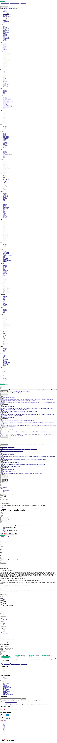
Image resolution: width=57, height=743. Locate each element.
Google (4, 371)
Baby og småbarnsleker (7, 53)
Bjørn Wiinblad (5, 237)
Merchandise (5, 40)
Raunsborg (5, 180)
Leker (4, 26)
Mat (3, 492)
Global (4, 226)
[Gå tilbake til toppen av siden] (1, 654)
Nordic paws (5, 339)
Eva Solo (4, 305)
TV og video (5, 98)
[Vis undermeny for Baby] (5, 17)
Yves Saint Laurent (6, 178)
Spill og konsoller (6, 28)
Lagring (4, 211)
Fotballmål (4, 58)
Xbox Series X (5, 138)
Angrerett (4, 670)
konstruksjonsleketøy (6, 52)
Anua (4, 187)
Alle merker (5, 111)
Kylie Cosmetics (5, 184)
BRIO (4, 80)
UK (4, 724)
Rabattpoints (5, 672)
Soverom (4, 215)
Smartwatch (5, 103)
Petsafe (4, 340)
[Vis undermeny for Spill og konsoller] (10, 14)
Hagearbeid (5, 286)
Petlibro (4, 342)
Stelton (4, 224)
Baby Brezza (5, 266)
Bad (3, 210)
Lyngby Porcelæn (6, 223)
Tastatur (4, 357)
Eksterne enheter (6, 363)
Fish (3, 619)
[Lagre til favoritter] (1, 522)
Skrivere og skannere (6, 362)
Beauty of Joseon (6, 186)
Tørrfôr (4, 631)
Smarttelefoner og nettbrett (7, 99)
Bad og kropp (5, 165)
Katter (4, 491)
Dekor (4, 212)
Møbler (4, 214)
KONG (4, 333)
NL (4, 729)
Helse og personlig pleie (7, 38)
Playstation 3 (5, 135)
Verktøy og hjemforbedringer (8, 694)
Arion (4, 332)
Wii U (4, 146)
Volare (4, 76)
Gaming (4, 355)
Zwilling (4, 227)
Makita (4, 302)
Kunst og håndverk (6, 60)
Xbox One (4, 139)
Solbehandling (5, 166)
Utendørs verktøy (6, 291)
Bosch (4, 300)
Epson (4, 370)
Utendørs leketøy (6, 66)
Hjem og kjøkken (6, 30)
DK (4, 723)
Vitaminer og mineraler (7, 169)
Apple (4, 114)
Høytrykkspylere (6, 287)
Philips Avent (5, 273)
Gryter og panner (6, 207)
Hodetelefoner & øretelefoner (8, 101)
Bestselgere (5, 46)
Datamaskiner (5, 34)
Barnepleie (4, 171)
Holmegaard (5, 231)
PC (3, 141)
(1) (1, 497)
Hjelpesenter (5, 668)
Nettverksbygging (6, 364)
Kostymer (4, 67)
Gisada (4, 188)
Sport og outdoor (6, 32)
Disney (4, 77)
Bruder (4, 79)
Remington (5, 189)
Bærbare (4, 356)
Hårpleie (4, 162)
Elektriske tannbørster (6, 168)
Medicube (4, 185)
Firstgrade (4, 85)
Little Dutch (5, 81)
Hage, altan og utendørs (7, 687)
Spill (3, 55)
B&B (4, 336)
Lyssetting (4, 213)
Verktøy (4, 36)
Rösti (4, 221)
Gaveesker (4, 197)
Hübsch (4, 239)
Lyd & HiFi (5, 100)
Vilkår (1, 735)
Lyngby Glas (5, 234)
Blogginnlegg (5, 49)
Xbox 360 (4, 140)
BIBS (4, 269)
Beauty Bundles (5, 196)
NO (4, 725)
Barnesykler (5, 56)
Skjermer (4, 360)
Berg (3, 82)
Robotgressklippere (6, 288)
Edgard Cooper (5, 343)
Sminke (4, 161)
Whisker (4, 341)
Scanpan (4, 225)
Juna (3, 232)
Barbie (4, 72)
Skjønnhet (4, 29)
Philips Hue (5, 119)
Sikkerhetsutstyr (5, 259)
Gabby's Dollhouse (6, 84)
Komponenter (5, 361)
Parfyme (4, 160)
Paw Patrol (5, 83)
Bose (3, 121)
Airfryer (4, 206)
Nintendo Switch (6, 137)
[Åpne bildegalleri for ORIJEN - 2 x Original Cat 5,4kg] (6, 494)
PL (4, 732)
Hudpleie (4, 163)
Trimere (4, 170)
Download (4, 156)
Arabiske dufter (5, 195)
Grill (3, 285)
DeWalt (4, 301)
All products (5, 44)
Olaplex (4, 177)
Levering (4, 669)
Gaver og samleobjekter (7, 260)
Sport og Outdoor (6, 693)
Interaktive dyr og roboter (7, 59)
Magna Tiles (5, 73)
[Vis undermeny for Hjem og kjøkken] (10, 16)
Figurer (4, 57)
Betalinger (4, 671)
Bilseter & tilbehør (6, 252)
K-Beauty (4, 194)
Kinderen (4, 31)
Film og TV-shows (6, 689)
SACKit (4, 238)
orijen (1, 512)
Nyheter (4, 47)
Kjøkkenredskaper (6, 208)
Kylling (6, 619)
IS (4, 730)
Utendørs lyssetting (6, 289)
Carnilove (4, 338)
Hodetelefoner (5, 359)
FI (4, 726)
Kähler (4, 240)
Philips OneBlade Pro (6, 117)
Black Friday (5, 678)
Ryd (1, 487)
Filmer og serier (5, 35)
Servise (4, 209)
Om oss (4, 677)
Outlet (4, 48)
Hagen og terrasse (6, 37)
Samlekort (4, 63)
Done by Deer (5, 270)
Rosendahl (4, 235)
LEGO (4, 71)
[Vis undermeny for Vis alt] (6, 10)
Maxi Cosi (4, 272)
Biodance (4, 183)
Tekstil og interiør (6, 253)
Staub (4, 228)
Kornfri (4, 629)
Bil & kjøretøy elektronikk (7, 105)
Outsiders (4, 75)
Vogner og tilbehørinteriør (7, 255)
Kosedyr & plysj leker (6, 54)
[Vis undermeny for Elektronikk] (8, 12)
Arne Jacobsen (5, 236)
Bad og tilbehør (5, 258)
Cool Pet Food (5, 633)
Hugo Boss (5, 176)
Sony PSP (4, 147)
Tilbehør (4, 108)
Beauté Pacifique (6, 181)
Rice (3, 274)
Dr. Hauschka (5, 182)
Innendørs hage (5, 216)
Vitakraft (4, 335)
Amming (4, 254)
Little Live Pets (5, 86)
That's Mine (5, 275)
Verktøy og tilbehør (6, 167)
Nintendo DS (5, 144)
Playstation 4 (5, 134)
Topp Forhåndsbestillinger (7, 154)
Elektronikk (5, 27)
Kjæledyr (4, 33)
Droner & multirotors (6, 107)
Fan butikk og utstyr (6, 691)
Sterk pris (4, 45)
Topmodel (4, 78)
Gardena (4, 297)
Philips (4, 118)
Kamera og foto (5, 104)
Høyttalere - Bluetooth (7, 102)
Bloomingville (5, 229)
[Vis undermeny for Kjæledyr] (7, 20)
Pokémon (4, 74)
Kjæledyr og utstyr (6, 490)
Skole (4, 64)
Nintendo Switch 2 (6, 136)
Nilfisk (4, 298)
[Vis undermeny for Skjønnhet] (7, 15)
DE (4, 728)
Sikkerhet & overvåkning (7, 106)
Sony (4, 120)
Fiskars (4, 230)
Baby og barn (5, 690)
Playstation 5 (5, 133)
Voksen (4, 614)
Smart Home (5, 97)
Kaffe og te (5, 204)
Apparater (4, 205)
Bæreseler (4, 257)
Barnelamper (5, 261)
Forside (1, 488)
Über (3, 337)
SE (4, 727)
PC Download (5, 142)
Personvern (2, 737)
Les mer (1, 507)
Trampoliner (5, 65)
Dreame (4, 112)
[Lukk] (1, 388)
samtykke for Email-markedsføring (11, 702)
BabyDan (4, 267)
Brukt (4, 155)
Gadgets (4, 39)
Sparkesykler (5, 61)
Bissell (4, 113)
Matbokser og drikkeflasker (7, 62)
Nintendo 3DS (5, 143)
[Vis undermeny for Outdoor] (6, 19)
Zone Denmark (5, 222)
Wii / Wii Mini (5, 145)
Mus (3, 358)
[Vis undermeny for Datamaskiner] (8, 21)
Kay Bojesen (5, 233)
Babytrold (4, 268)
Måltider (4, 251)
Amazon (4, 122)
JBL (3, 115)
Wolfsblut (4, 344)
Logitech (4, 116)
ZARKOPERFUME (6, 179)
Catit (3, 334)
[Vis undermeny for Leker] (6, 11)
